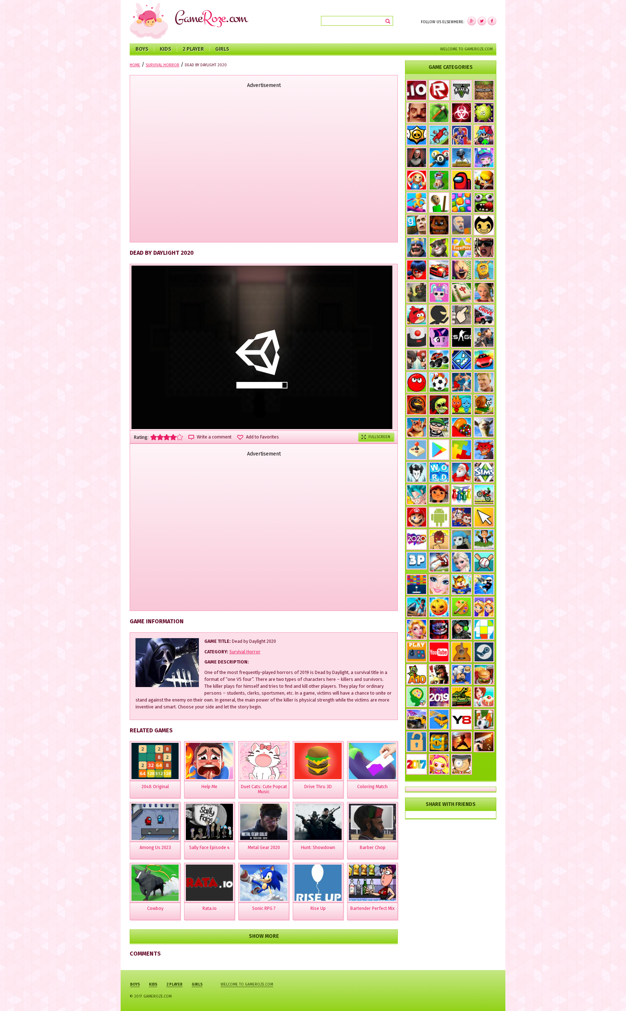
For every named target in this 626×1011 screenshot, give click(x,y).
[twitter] (481, 21)
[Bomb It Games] (439, 764)
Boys (142, 49)
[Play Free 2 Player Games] (416, 359)
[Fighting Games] (461, 382)
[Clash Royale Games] (416, 247)
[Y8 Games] (461, 719)
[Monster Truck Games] (439, 359)
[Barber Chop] (372, 822)
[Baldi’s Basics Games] (439, 202)
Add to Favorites (262, 437)
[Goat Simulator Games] (483, 427)
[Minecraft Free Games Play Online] (483, 90)
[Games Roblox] (439, 90)
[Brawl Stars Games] (416, 135)
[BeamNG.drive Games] (483, 314)
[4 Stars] (173, 437)
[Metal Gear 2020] (263, 822)
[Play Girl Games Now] (439, 584)
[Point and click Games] (483, 517)
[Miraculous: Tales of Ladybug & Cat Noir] (416, 269)
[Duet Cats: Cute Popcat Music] (263, 761)
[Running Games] (416, 202)
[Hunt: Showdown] (318, 822)
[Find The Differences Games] (483, 606)
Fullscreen (379, 436)
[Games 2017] (416, 764)
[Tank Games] (461, 696)
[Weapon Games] (483, 741)
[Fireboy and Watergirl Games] (461, 404)
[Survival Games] (439, 112)
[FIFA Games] (439, 382)
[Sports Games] (439, 562)
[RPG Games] (483, 180)
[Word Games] (439, 472)
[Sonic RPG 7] (263, 883)
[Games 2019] (439, 696)
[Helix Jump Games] (416, 337)
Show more (264, 936)
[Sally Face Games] (461, 539)
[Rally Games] (416, 719)
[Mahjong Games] (461, 292)
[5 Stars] (179, 437)
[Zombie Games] (483, 202)
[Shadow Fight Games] (461, 741)
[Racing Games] (483, 359)
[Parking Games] (439, 719)
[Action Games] (483, 584)
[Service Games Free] (483, 696)
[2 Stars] (160, 437)
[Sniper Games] (461, 629)
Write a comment (214, 437)
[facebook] (471, 21)
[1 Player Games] (439, 539)
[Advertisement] (264, 165)
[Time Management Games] (483, 539)
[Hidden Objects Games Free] (461, 764)
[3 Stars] (166, 437)
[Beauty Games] (416, 629)
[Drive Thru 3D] (318, 761)
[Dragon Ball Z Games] (416, 494)
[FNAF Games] (439, 225)
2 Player (193, 49)
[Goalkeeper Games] (483, 719)
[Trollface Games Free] (439, 404)
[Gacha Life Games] (483, 157)
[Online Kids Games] (461, 584)
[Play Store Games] (439, 449)
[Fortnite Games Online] (483, 382)
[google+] (492, 21)
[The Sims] (461, 247)
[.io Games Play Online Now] (416, 90)
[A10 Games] (416, 674)
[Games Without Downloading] (416, 651)
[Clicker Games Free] (461, 314)
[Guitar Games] (461, 651)
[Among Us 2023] (155, 822)
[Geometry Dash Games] (461, 359)
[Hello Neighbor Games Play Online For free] (416, 112)
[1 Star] (153, 437)
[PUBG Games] (461, 157)
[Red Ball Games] (416, 382)
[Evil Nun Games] (416, 157)
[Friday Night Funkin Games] (483, 135)
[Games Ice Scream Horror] (461, 269)
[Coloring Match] (372, 761)
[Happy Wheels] (461, 225)
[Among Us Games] (461, 180)
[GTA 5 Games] (461, 90)
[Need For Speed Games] (439, 269)
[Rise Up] (318, 883)
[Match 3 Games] (461, 202)
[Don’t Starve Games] (416, 472)
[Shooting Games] (483, 337)
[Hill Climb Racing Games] (439, 135)
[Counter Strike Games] (416, 292)
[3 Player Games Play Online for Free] (416, 561)
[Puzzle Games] (461, 449)
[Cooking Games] (483, 674)
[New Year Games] (461, 472)
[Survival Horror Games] (483, 225)
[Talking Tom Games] (439, 247)
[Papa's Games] (461, 674)
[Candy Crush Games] (461, 427)
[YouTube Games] (439, 651)
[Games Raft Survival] (416, 606)
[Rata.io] (209, 883)
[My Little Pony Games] (439, 337)
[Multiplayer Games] (461, 337)
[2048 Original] (155, 761)
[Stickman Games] (439, 314)
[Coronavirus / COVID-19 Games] (483, 112)
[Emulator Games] (416, 449)
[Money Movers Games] (461, 517)
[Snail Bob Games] (483, 404)
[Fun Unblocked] (416, 741)
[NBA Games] (461, 135)
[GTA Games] (483, 247)
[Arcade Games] (416, 584)
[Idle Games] (483, 449)
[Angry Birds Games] (416, 314)
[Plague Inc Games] (461, 112)
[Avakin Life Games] (483, 292)
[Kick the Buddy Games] (416, 180)
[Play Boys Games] (439, 494)
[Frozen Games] (461, 562)
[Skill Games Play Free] (483, 629)
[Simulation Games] (483, 472)
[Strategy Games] (439, 180)
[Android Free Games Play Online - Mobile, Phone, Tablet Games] (439, 517)
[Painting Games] (461, 606)
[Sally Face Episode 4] (209, 822)
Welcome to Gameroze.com (466, 49)
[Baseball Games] (483, 562)
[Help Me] (209, 761)
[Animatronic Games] (439, 629)
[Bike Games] (483, 494)
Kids (165, 49)
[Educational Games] (416, 696)
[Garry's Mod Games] (416, 225)
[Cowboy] (155, 883)
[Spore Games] (416, 427)
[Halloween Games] (439, 606)
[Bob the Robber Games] (439, 427)
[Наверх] (609, 994)
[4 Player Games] (461, 494)
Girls (222, 49)
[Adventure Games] (416, 517)
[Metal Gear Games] (439, 674)
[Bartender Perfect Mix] (372, 883)
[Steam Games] (483, 651)
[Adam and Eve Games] (483, 269)
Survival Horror (244, 651)
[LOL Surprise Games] (439, 292)
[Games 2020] (416, 539)
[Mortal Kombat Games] (416, 404)
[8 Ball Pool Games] (439, 157)
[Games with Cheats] (439, 741)
